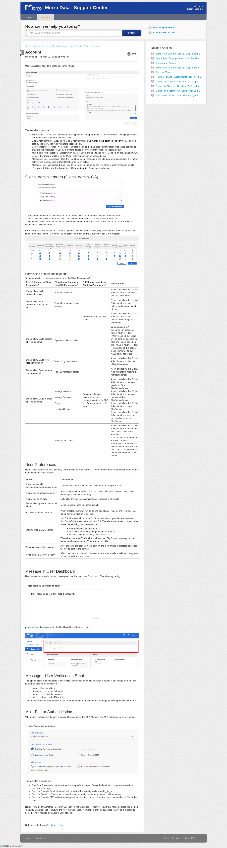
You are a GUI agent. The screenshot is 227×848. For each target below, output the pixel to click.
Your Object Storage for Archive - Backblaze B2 (180, 58)
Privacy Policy (190, 838)
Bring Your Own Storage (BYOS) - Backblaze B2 (181, 53)
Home (29, 17)
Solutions (45, 17)
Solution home (33, 46)
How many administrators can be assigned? (179, 81)
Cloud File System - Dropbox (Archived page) (180, 86)
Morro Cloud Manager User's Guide (63, 46)
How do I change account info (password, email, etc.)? (184, 76)
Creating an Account (166, 63)
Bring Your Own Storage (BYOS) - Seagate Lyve (181, 67)
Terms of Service (172, 838)
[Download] (107, 393)
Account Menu (93, 46)
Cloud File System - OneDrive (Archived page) (180, 90)
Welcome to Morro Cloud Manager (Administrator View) (185, 95)
